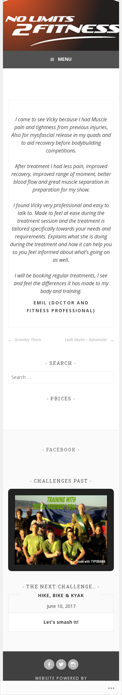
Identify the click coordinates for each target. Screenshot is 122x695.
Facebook (61, 450)
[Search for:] (61, 377)
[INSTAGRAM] (73, 664)
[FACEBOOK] (49, 664)
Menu (65, 59)
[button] (46, 547)
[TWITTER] (61, 664)
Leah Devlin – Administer (86, 339)
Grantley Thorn (27, 339)
